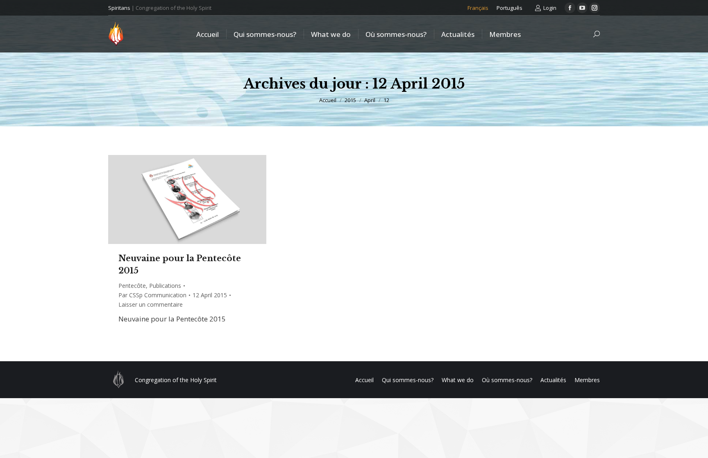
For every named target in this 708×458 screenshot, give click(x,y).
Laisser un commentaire (150, 304)
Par (152, 295)
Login (549, 7)
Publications (165, 285)
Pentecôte (132, 285)
